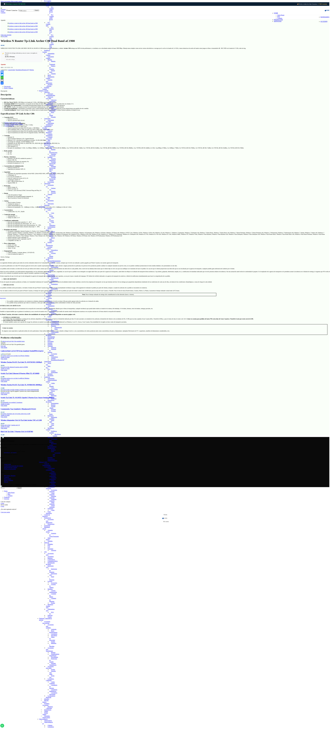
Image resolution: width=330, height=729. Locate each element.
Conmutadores (55, 321)
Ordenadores (47, 361)
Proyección (47, 145)
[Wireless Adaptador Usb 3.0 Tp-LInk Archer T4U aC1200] (15, 413)
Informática (42, 206)
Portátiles (50, 374)
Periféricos (47, 377)
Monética (50, 589)
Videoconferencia (52, 460)
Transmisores (51, 459)
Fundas (53, 641)
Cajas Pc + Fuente (51, 214)
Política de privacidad (10, 469)
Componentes (48, 208)
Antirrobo (53, 629)
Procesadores (51, 275)
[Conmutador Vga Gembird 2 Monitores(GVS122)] (11, 402)
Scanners (50, 457)
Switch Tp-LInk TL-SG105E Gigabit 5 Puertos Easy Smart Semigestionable (27, 397)
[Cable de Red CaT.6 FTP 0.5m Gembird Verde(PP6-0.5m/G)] (13, 341)
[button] (5, 357)
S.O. (49, 547)
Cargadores (54, 634)
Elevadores (54, 635)
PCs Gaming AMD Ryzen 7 (51, 18)
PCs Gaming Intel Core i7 (51, 38)
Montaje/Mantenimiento (54, 261)
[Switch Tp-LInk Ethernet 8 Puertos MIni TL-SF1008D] (14, 367)
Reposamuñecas (52, 446)
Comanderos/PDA (53, 561)
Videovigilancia (43, 719)
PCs (49, 369)
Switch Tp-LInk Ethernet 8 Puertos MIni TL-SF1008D (20, 373)
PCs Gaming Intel (48, 24)
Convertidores (55, 323)
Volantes (53, 73)
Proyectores (51, 182)
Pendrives (53, 398)
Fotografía (47, 129)
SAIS (52, 451)
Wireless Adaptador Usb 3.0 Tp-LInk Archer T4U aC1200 (21, 420)
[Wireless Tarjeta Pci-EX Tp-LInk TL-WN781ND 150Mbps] (15, 355)
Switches (50, 344)
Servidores (50, 375)
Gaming (53, 371)
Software (46, 542)
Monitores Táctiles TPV (49, 606)
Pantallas (50, 157)
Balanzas (50, 558)
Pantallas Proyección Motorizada (52, 174)
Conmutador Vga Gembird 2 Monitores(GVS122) (18, 409)
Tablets (46, 711)
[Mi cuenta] (322, 10)
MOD (49, 75)
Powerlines (51, 341)
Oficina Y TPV (43, 462)
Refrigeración (51, 276)
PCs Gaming (47, 1)
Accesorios (54, 583)
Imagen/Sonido (55, 324)
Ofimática (50, 544)
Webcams (46, 205)
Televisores (47, 183)
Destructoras (47, 518)
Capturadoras (51, 559)
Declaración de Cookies (10, 467)
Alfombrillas (51, 378)
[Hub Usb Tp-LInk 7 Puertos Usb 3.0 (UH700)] (10, 425)
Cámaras (50, 725)
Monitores (50, 437)
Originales (50, 508)
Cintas (52, 510)
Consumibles (47, 467)
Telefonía (50, 346)
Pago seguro (7, 478)
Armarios (50, 309)
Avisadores (51, 556)
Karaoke (53, 117)
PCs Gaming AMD (48, 4)
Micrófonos (47, 143)
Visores (50, 617)
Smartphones (47, 710)
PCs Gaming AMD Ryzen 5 (51, 10)
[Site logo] (3, 12)
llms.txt (6, 482)
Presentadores (55, 403)
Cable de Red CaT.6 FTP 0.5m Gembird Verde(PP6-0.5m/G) (22, 351)
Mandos (50, 59)
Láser (52, 423)
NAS (49, 340)
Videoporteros (48, 720)
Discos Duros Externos (52, 392)
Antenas (53, 358)
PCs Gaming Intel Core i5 (51, 30)
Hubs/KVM (51, 338)
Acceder (323, 21)
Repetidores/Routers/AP (57, 360)
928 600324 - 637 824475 (10, 452)
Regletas (53, 449)
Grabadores (51, 727)
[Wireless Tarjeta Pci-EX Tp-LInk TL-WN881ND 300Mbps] (15, 378)
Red (52, 330)
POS (49, 545)
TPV (45, 552)
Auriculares (47, 118)
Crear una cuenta (5, 512)
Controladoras (51, 227)
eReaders (46, 699)
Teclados (53, 409)
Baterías (53, 652)
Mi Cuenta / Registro (9, 475)
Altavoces (47, 92)
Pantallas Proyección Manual (52, 163)
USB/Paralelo (55, 332)
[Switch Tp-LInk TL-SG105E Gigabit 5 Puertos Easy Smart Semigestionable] (20, 389)
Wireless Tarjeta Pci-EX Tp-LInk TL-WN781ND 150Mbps (21, 362)
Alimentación (58, 327)
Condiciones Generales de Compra (13, 466)
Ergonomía (47, 525)
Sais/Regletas (51, 448)
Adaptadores (54, 357)
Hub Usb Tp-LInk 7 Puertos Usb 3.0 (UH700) (17, 431)
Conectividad (47, 301)
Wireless (50, 352)
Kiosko (53, 603)
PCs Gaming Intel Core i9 (51, 46)
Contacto (279, 18)
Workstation (54, 372)
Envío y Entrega (8, 480)
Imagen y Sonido (43, 90)
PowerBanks (54, 657)
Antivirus (53, 550)
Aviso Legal (7, 464)
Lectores (50, 581)
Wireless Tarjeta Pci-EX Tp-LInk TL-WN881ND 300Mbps (21, 385)
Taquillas (50, 541)
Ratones (53, 405)
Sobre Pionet (280, 15)
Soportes (53, 193)
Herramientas (51, 337)
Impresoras (51, 415)
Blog (278, 16)
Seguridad (50, 549)
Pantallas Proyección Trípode (52, 179)
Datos (56, 329)
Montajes (53, 326)
